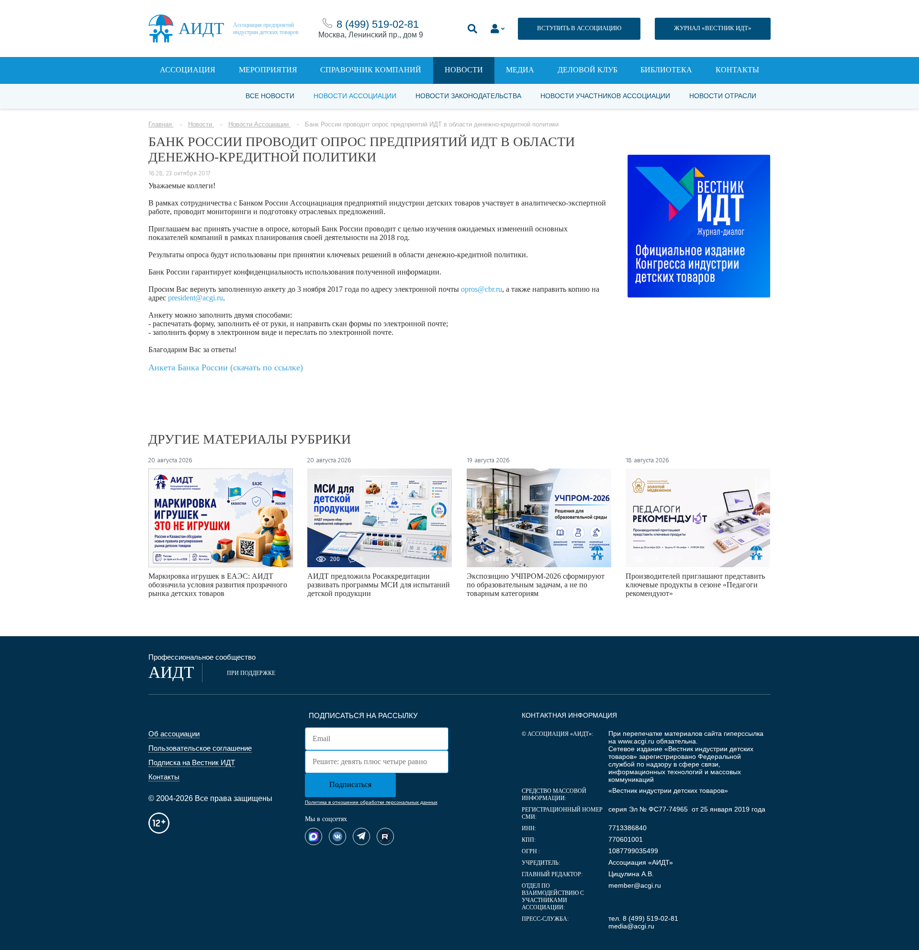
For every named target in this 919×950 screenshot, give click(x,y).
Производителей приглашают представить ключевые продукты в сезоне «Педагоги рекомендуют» (695, 584)
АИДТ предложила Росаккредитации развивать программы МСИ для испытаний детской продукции (378, 584)
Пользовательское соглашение (200, 748)
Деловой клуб (587, 70)
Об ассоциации (174, 734)
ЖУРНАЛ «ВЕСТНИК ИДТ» (712, 28)
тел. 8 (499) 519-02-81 (643, 918)
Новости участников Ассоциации (605, 96)
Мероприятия (268, 70)
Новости (464, 70)
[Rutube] (385, 836)
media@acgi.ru (631, 926)
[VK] (337, 836)
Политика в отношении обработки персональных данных (371, 802)
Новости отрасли (722, 96)
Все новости (270, 96)
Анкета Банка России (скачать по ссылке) (225, 367)
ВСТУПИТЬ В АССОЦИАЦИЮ (579, 28)
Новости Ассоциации (355, 96)
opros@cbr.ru (481, 289)
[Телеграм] (361, 836)
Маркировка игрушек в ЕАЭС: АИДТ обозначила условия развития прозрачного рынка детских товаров (217, 584)
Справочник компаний (370, 70)
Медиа (520, 70)
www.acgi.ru (636, 741)
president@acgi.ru (195, 298)
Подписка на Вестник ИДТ (191, 762)
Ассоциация (187, 70)
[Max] (313, 836)
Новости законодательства (468, 96)
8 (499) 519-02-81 (377, 24)
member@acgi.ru (634, 885)
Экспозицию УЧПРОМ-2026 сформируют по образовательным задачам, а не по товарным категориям (536, 584)
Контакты (737, 70)
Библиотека (666, 70)
